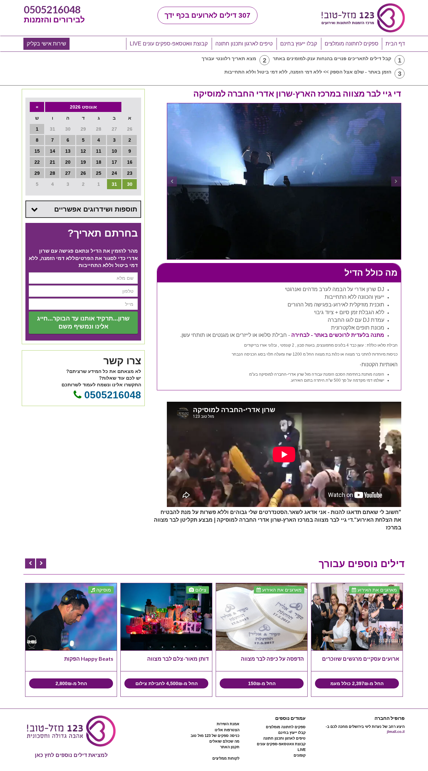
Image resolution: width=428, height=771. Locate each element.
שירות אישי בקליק (46, 43)
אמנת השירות (228, 724)
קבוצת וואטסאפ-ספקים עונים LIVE (169, 43)
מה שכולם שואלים (224, 741)
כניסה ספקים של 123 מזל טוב (215, 736)
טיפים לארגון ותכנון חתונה (244, 43)
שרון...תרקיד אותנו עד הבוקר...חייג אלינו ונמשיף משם (83, 322)
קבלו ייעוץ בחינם (298, 43)
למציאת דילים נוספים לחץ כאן (71, 755)
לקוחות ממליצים (225, 758)
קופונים (300, 755)
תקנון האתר (229, 747)
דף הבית (395, 43)
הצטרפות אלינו (227, 730)
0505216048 (52, 9)
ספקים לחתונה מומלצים (352, 43)
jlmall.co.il (396, 732)
